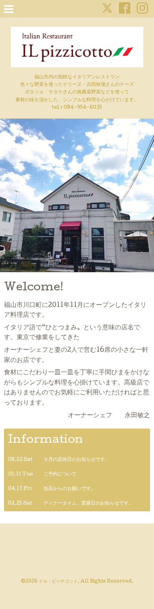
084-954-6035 (83, 107)
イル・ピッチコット (58, 581)
